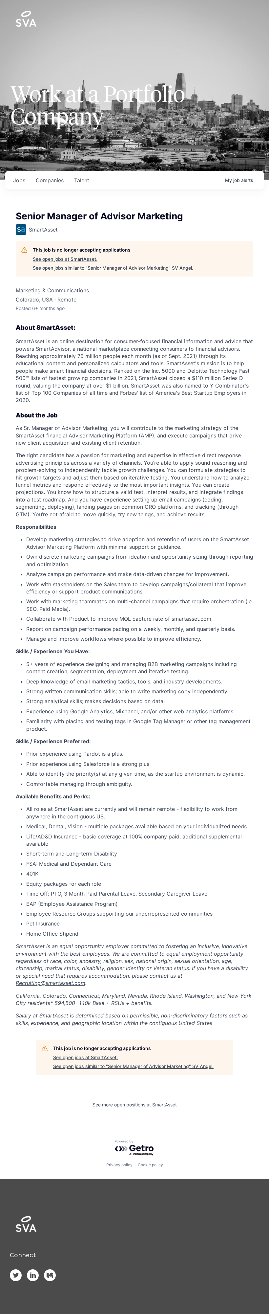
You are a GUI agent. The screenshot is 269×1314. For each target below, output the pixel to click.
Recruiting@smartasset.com (50, 983)
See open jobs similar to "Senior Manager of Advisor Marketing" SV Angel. (113, 268)
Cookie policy (150, 1164)
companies (50, 180)
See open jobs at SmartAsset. (65, 259)
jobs (19, 180)
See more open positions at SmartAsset (135, 1104)
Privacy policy (119, 1164)
